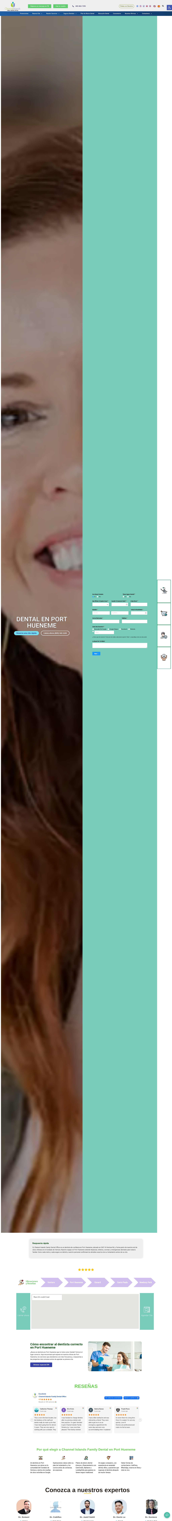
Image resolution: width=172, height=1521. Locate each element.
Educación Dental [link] (103, 13)
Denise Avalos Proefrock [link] (102, 1409)
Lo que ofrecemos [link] (164, 664)
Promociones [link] (24, 13)
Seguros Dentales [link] (69, 13)
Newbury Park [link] (146, 1282)
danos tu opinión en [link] (130, 1397)
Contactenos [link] (146, 13)
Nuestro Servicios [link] (51, 13)
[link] (169, 7)
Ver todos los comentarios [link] (113, 1397)
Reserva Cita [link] (36, 13)
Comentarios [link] (117, 13)
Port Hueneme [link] (76, 1282)
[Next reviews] (140, 1419)
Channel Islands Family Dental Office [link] (52, 1396)
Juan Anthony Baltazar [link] (129, 1409)
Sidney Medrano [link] (45, 1409)
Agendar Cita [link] (146, 1315)
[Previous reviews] (32, 1419)
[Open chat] (167, 1515)
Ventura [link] (51, 1282)
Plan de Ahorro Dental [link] (87, 13)
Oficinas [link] (164, 597)
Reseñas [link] (164, 620)
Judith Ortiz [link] (71, 1409)
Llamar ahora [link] (23, 1315)
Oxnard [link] (97, 1282)
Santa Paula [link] (122, 1282)
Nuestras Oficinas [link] (130, 13)
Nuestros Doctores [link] (164, 642)
